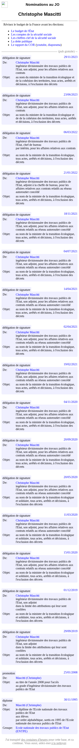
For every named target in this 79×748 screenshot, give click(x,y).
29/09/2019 (70, 631)
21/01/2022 (70, 172)
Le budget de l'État (22, 31)
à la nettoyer (58, 743)
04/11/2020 (70, 401)
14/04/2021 (70, 288)
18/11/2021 (70, 213)
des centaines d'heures (34, 739)
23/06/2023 (70, 94)
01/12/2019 (70, 590)
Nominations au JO (42, 4)
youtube (41, 44)
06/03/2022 (70, 132)
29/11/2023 (70, 57)
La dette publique (21, 41)
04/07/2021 (70, 251)
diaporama (54, 44)
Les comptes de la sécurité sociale (31, 34)
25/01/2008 (70, 672)
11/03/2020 (70, 514)
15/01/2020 (70, 552)
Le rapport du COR (23, 44)
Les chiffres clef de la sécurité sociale (33, 38)
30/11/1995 (70, 699)
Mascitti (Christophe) (28, 678)
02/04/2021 (70, 326)
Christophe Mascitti (27, 62)
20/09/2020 (70, 439)
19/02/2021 (70, 364)
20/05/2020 (70, 477)
